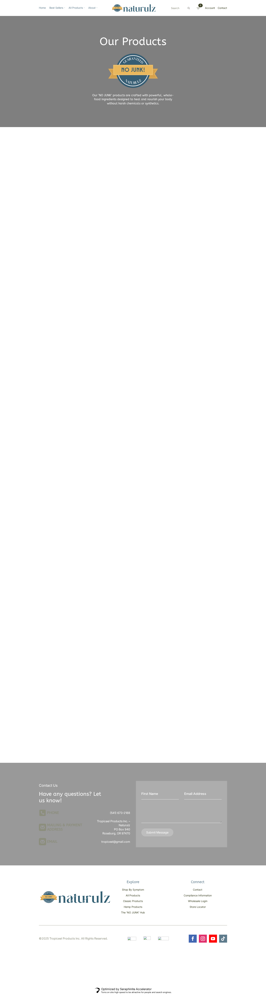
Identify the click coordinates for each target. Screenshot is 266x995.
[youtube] (213, 939)
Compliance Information (198, 895)
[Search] (188, 8)
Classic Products (133, 901)
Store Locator (198, 906)
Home (42, 8)
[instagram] (203, 939)
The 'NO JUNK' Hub (133, 912)
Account (210, 7)
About (92, 8)
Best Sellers (56, 8)
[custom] (223, 939)
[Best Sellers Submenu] (64, 8)
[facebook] (193, 939)
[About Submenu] (96, 8)
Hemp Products (133, 906)
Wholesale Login (197, 901)
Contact (222, 7)
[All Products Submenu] (84, 8)
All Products (76, 8)
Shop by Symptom (133, 889)
